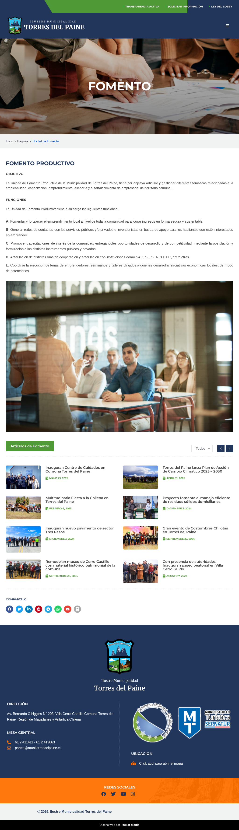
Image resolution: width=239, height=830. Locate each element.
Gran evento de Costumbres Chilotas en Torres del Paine (195, 530)
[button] (9, 609)
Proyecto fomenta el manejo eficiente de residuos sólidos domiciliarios (196, 500)
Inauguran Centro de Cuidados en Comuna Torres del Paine (75, 469)
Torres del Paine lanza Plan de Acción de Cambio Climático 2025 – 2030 (196, 469)
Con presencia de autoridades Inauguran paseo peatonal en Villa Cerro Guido (193, 565)
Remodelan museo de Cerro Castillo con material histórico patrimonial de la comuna (80, 565)
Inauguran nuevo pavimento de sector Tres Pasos (80, 530)
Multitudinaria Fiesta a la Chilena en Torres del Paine (77, 500)
